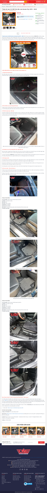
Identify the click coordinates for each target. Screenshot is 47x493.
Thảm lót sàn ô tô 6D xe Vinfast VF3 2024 (26, 435)
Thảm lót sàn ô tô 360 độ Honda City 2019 (15, 407)
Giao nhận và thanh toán (16, 477)
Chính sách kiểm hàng (27, 479)
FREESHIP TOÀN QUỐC (28, 4)
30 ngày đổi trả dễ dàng (39, 4)
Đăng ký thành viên (16, 479)
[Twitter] (22, 469)
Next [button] (15, 28)
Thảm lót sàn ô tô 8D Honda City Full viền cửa (15, 413)
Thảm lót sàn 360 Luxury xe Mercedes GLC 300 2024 (18, 435)
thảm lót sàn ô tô (24, 457)
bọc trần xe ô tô (34, 457)
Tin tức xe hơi (4, 479)
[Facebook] (20, 469)
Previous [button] (2, 28)
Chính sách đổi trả (27, 478)
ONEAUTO (6, 400)
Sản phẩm (3, 478)
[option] (9, 19)
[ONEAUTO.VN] (5, 1)
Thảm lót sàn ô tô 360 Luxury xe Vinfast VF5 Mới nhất (36, 435)
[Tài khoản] (42, 1)
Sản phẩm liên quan (23, 424)
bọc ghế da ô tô (29, 457)
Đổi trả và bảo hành (16, 478)
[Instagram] (24, 469)
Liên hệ (3, 483)
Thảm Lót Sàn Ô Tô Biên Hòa (6, 482)
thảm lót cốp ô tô (40, 457)
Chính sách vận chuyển (27, 477)
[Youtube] (27, 469)
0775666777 (26, 19)
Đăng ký (41, 442)
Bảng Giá (3, 477)
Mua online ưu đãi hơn (18, 4)
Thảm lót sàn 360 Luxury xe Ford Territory (8, 435)
